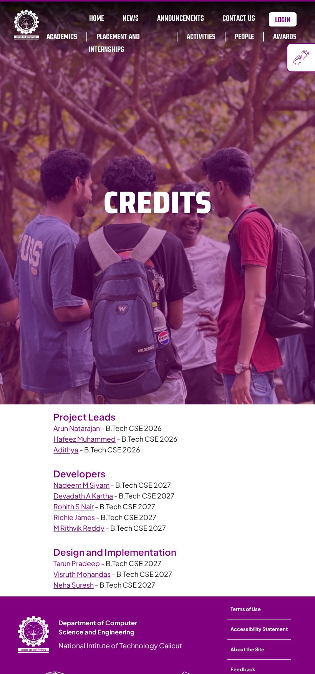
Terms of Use (245, 609)
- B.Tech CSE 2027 (112, 484)
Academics (61, 37)
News (131, 19)
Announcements (180, 19)
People (244, 37)
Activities (201, 37)
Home (96, 19)
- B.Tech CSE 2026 (107, 428)
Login (282, 20)
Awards (285, 37)
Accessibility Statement (259, 629)
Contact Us (238, 19)
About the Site (247, 649)
